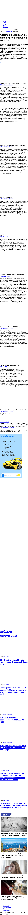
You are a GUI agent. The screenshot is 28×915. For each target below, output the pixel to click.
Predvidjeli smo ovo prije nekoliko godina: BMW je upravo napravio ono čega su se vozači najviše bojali (13, 691)
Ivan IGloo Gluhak (7, 31)
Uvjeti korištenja (7, 907)
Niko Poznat (6, 656)
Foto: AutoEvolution (5, 276)
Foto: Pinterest (4, 237)
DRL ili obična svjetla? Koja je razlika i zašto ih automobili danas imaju (14, 662)
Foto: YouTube (3, 366)
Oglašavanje (6, 906)
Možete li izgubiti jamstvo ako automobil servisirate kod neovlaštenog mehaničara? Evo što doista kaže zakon (12, 776)
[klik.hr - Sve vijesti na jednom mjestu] (3, 17)
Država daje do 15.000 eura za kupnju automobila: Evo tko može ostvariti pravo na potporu (13, 805)
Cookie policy (6, 910)
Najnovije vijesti (8, 635)
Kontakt (5, 909)
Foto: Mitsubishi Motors (6, 85)
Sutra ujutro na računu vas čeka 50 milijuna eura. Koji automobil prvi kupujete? (13, 748)
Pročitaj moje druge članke (7, 427)
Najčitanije (6, 631)
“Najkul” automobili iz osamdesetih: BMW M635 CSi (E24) (12, 720)
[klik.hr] (5, 814)
